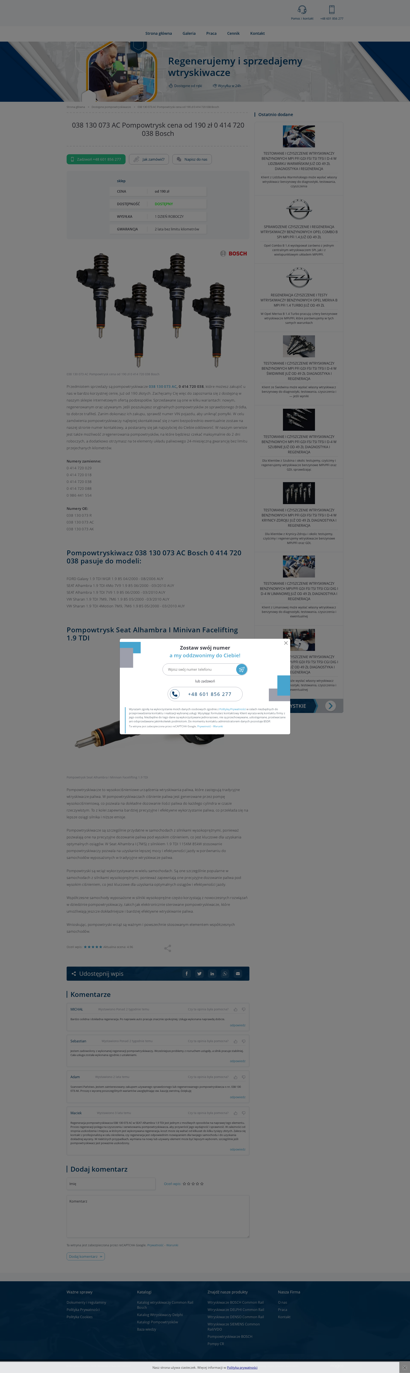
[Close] (285, 643)
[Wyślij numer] (241, 669)
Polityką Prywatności (232, 709)
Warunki (218, 726)
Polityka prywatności (242, 1367)
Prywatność (204, 726)
